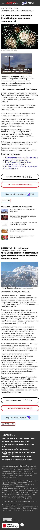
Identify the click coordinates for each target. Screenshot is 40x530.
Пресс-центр (29, 438)
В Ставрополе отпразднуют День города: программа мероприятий (23, 217)
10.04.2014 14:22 (6, 8)
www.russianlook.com (9, 51)
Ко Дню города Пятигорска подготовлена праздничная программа (23, 223)
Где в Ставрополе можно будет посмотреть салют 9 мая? (17, 163)
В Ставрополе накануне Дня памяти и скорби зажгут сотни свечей (20, 159)
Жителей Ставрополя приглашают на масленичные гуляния (22, 230)
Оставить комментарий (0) (20, 185)
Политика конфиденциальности (16, 457)
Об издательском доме (12, 438)
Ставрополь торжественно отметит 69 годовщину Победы (22, 236)
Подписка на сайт (10, 449)
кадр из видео (27, 288)
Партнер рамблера (19, 520)
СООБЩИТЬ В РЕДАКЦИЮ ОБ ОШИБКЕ (17, 460)
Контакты (24, 449)
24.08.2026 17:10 (6, 248)
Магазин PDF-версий (20, 441)
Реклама (5, 441)
